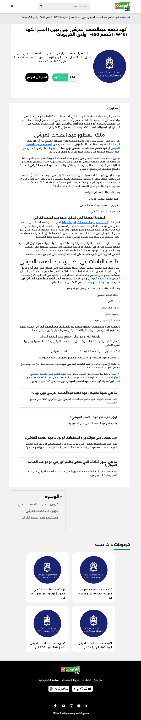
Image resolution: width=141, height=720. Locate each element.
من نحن (98, 680)
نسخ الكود (60, 77)
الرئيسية (125, 17)
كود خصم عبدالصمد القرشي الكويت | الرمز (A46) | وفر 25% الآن (95, 593)
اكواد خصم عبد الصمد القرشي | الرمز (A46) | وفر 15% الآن (94, 645)
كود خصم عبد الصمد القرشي (39, 517)
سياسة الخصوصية (49, 680)
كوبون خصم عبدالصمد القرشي (38, 504)
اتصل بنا (86, 680)
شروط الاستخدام (70, 680)
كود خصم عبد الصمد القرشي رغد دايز (85, 222)
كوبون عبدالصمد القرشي (42, 511)
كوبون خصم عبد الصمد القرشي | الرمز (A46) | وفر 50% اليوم (47, 645)
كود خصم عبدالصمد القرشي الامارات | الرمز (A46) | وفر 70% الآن (48, 593)
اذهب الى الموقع (37, 77)
